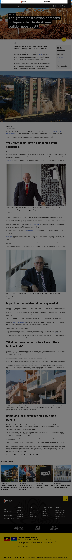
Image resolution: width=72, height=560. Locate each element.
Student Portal (33, 514)
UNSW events (44, 513)
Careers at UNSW (20, 514)
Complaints (66, 557)
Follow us (6, 557)
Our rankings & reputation (61, 510)
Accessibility (55, 557)
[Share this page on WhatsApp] (27, 455)
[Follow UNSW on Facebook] (58, 6)
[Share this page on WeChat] (33, 455)
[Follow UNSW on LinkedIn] (53, 6)
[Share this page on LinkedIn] (24, 455)
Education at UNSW (20, 516)
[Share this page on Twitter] (21, 455)
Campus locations (59, 514)
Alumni (18, 518)
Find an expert (17, 6)
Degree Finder (32, 512)
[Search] (69, 2)
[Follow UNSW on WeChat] (60, 6)
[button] (65, 498)
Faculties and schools (60, 512)
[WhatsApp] (64, 6)
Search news (9, 6)
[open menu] (3, 2)
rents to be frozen (57, 332)
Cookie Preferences (31, 557)
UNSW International (34, 510)
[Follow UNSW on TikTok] (62, 6)
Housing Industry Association (19, 322)
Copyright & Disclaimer (48, 557)
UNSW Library (58, 518)
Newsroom (44, 511)
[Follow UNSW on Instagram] (55, 6)
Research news (45, 515)
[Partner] (46, 2)
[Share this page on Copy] (36, 455)
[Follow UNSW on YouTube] (21, 557)
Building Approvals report (34, 224)
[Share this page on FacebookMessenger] (30, 455)
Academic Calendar (33, 516)
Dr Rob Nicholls (9, 236)
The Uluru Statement (22, 549)
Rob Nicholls (64, 66)
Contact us (19, 510)
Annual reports (25, 6)
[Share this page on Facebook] (18, 455)
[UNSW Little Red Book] (26, 557)
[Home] (23, 2)
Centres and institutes (60, 516)
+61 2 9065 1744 (62, 57)
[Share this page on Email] (14, 455)
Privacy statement (39, 557)
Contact (32, 6)
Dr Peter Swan (9, 160)
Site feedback (60, 557)
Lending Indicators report (28, 230)
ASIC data (40, 54)
